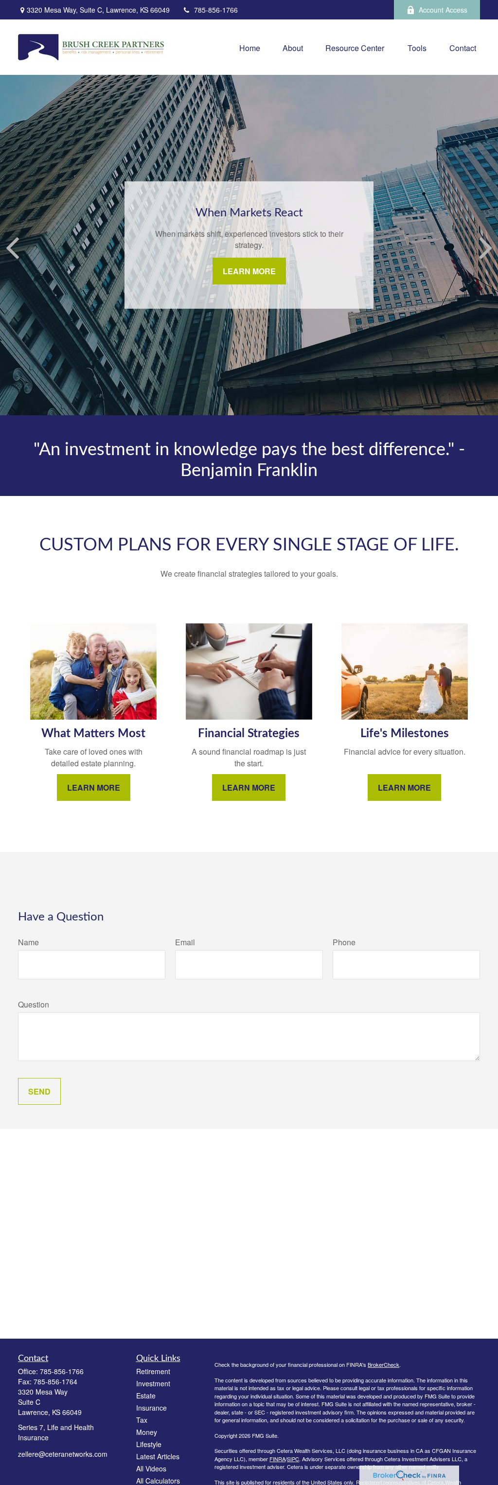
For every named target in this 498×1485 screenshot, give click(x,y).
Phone (344, 942)
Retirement (153, 1371)
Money (146, 1432)
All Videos (151, 1468)
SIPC (293, 1459)
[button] (249, 47)
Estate (146, 1395)
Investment (153, 1383)
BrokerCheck (383, 1364)
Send (39, 1091)
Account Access (443, 10)
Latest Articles (157, 1456)
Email (185, 942)
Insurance (151, 1408)
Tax (141, 1420)
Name (28, 942)
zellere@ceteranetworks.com (62, 1454)
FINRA (277, 1459)
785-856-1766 (216, 10)
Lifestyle (148, 1444)
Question (33, 1004)
